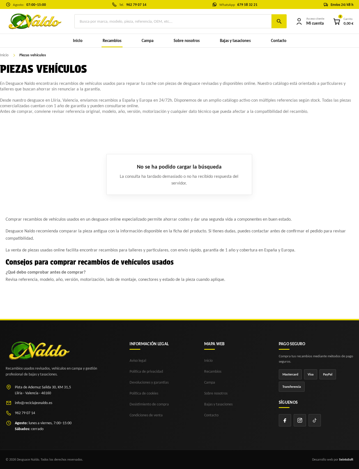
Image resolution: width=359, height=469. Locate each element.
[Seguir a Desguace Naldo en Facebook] (285, 420)
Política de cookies (144, 393)
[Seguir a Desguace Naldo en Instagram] (300, 420)
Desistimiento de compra (149, 404)
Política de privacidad (146, 371)
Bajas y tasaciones (235, 40)
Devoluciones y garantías (149, 382)
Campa (147, 40)
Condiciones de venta (146, 415)
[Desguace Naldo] (34, 21)
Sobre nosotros (187, 40)
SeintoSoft (346, 459)
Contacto (278, 40)
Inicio (77, 40)
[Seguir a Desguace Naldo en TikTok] (315, 420)
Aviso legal (138, 360)
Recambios (212, 371)
